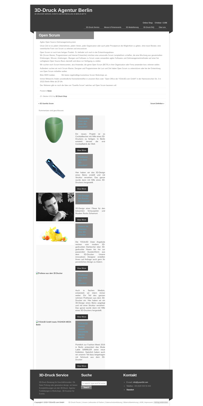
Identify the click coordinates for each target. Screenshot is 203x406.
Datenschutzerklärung (113, 402)
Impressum (148, 402)
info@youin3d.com (140, 382)
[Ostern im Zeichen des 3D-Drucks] (55, 234)
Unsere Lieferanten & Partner (93, 402)
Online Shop (148, 23)
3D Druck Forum (74, 402)
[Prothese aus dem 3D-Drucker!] (55, 168)
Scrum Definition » (157, 104)
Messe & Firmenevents (112, 27)
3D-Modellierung (132, 27)
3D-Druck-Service (92, 27)
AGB (141, 402)
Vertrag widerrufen (161, 402)
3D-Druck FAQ (148, 27)
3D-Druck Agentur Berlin (63, 10)
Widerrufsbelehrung (130, 402)
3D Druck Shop (61, 96)
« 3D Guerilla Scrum (46, 104)
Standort (130, 390)
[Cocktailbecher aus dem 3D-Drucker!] (55, 129)
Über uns (162, 27)
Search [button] (86, 387)
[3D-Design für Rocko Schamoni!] (55, 207)
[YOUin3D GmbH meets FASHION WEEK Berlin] (55, 323)
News (49, 91)
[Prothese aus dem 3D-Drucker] (55, 273)
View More (81, 150)
